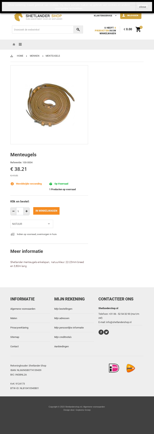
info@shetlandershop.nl (118, 322)
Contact (14, 346)
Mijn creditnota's (63, 337)
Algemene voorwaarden (22, 308)
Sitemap (14, 337)
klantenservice (103, 15)
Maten (13, 318)
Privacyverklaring (19, 327)
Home (20, 56)
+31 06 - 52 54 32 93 (119, 313)
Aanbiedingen (61, 346)
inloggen (132, 15)
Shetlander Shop (37, 365)
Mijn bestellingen (63, 308)
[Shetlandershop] (39, 16)
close (142, 6)
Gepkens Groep (83, 410)
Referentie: (16, 162)
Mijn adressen (61, 318)
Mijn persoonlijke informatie (69, 327)
